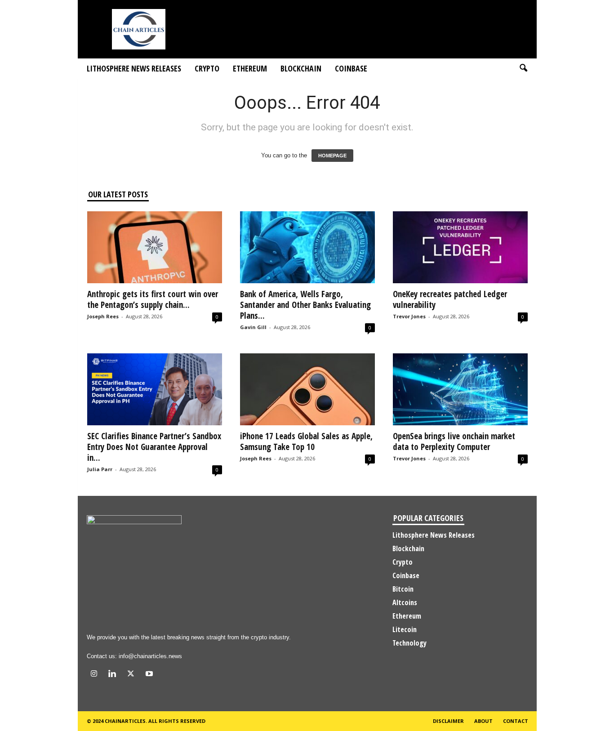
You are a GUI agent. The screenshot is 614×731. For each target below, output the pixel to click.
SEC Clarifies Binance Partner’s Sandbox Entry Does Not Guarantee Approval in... (154, 447)
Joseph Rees (103, 316)
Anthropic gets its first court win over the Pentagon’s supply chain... (152, 299)
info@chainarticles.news (150, 656)
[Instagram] (96, 674)
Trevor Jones (409, 316)
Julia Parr (99, 469)
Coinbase (351, 68)
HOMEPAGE (332, 155)
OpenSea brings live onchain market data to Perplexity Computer (454, 441)
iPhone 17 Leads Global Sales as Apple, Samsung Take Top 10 (306, 441)
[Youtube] (150, 674)
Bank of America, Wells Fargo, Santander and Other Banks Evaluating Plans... (305, 304)
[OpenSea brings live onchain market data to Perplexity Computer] (460, 389)
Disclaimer (448, 721)
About (483, 721)
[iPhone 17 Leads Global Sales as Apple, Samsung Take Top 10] (307, 389)
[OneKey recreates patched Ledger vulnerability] (460, 247)
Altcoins (404, 602)
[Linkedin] (114, 674)
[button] (523, 68)
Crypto (207, 68)
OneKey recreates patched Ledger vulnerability (450, 299)
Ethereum (250, 68)
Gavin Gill (253, 327)
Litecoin (404, 629)
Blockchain (300, 68)
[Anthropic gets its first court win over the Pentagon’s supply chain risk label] (154, 247)
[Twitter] (133, 674)
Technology (409, 643)
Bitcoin (403, 589)
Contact (515, 721)
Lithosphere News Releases (134, 68)
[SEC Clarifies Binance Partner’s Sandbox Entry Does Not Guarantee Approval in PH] (154, 389)
